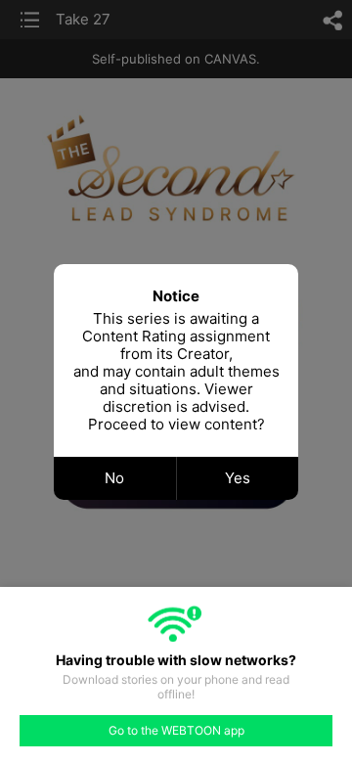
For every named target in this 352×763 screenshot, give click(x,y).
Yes (237, 478)
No (114, 478)
